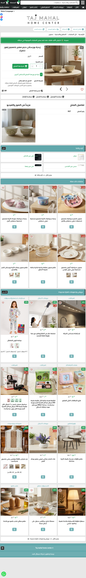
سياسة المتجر (39, 29)
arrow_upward (2, 548)
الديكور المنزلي (45, 7)
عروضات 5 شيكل (58, 7)
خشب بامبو (33, 7)
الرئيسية (81, 34)
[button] (14, 3)
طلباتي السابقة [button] (78, 29)
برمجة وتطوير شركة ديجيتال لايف (43, 554)
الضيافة (69, 7)
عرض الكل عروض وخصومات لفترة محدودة (43, 539)
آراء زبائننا (66, 29)
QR (4, 91)
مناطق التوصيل (53, 29)
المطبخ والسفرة (60, 34)
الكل (76, 7)
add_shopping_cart (71, 227)
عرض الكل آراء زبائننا (43, 175)
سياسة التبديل (42, 97)
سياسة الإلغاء (28, 97)
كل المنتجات (72, 34)
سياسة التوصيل (57, 97)
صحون (51, 34)
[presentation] (67, 89)
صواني (24, 7)
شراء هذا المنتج (20, 66)
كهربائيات (15, 7)
